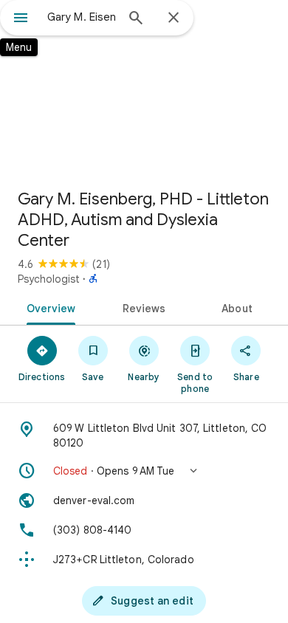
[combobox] (81, 17)
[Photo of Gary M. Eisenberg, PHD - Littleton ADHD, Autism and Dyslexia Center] (144, 88)
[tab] (48, 307)
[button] (144, 471)
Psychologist (49, 279)
